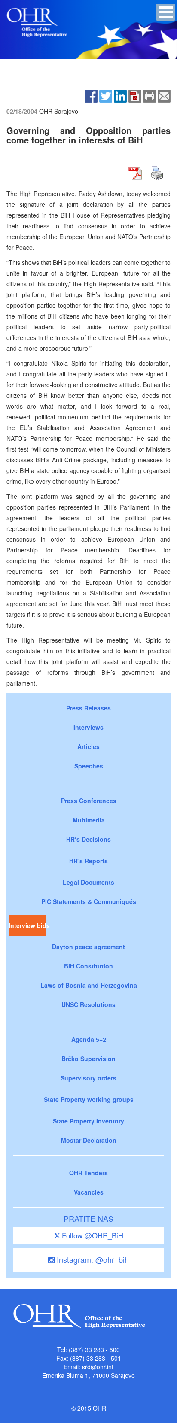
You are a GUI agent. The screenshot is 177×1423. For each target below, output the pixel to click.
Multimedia (89, 820)
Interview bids (27, 925)
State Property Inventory (88, 1121)
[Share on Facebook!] (91, 95)
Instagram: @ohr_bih (92, 1259)
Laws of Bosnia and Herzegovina (88, 985)
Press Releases (88, 708)
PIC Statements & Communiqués (88, 901)
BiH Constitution (88, 966)
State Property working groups (89, 1099)
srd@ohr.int (97, 1366)
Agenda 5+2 (88, 1039)
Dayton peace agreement (88, 946)
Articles (88, 746)
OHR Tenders (88, 1172)
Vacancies (89, 1192)
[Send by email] (164, 95)
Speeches (88, 766)
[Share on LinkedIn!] (120, 95)
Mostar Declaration (88, 1140)
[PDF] (134, 95)
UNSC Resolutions (88, 1004)
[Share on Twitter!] (105, 95)
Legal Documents (88, 882)
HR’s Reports (88, 860)
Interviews (88, 727)
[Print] (149, 95)
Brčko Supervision (88, 1058)
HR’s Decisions (88, 839)
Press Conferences (88, 800)
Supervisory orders (88, 1078)
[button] (165, 12)
